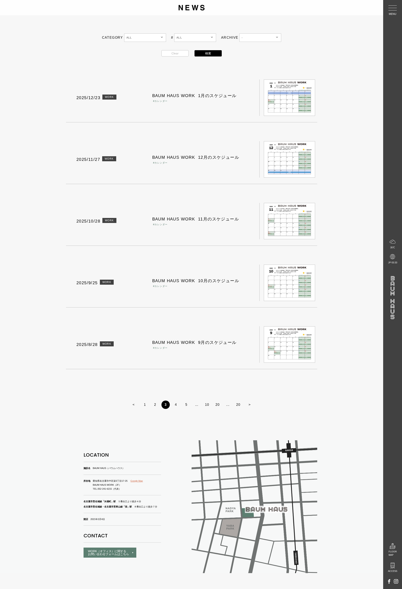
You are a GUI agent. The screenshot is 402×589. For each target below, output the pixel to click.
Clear (175, 53)
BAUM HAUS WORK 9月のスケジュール (194, 342)
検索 (208, 53)
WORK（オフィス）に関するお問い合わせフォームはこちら (108, 552)
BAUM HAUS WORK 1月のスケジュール (194, 95)
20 (217, 404)
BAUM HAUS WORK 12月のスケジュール (195, 157)
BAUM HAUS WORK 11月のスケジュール (195, 219)
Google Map (136, 481)
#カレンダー (160, 101)
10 (207, 404)
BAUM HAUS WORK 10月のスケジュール (195, 280)
